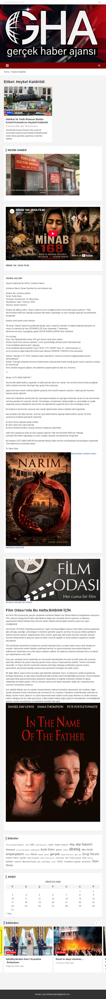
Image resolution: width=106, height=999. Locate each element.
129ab (27, 845)
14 (66, 898)
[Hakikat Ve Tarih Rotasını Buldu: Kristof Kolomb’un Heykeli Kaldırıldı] (28, 101)
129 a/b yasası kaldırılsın (15, 845)
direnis (65, 850)
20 (53, 902)
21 (66, 902)
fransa (40, 854)
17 (12, 902)
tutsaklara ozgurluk (72, 861)
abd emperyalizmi (41, 845)
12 (39, 898)
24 (12, 906)
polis (39, 862)
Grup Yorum (90, 854)
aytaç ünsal (35, 850)
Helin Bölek (60, 858)
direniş (74, 849)
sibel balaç (46, 862)
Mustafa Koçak (29, 861)
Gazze (46, 855)
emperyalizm (15, 854)
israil (84, 858)
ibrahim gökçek (75, 858)
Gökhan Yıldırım (12, 858)
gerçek (55, 854)
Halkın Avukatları (33, 858)
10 (12, 898)
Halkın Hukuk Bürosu (47, 858)
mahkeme (17, 862)
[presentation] (96, 923)
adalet (51, 845)
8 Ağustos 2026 (12, 966)
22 (80, 902)
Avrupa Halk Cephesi (23, 850)
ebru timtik (87, 849)
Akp (72, 844)
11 (26, 898)
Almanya (10, 849)
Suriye (53, 862)
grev (80, 855)
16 (93, 898)
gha (22, 126)
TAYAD (60, 861)
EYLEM (27, 855)
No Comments (32, 126)
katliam (9, 861)
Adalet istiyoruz (61, 845)
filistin (34, 854)
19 (39, 902)
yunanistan (86, 861)
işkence (90, 858)
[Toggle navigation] (7, 66)
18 (26, 902)
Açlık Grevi (47, 849)
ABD (32, 844)
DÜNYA (9, 113)
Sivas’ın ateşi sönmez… (70, 959)
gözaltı (23, 858)
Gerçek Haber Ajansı (67, 855)
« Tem (9, 913)
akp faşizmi (84, 844)
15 (80, 898)
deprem (59, 850)
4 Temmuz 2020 (12, 126)
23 (93, 902)
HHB (66, 858)
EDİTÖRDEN (11, 952)
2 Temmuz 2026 (62, 963)
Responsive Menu (99, 2)
